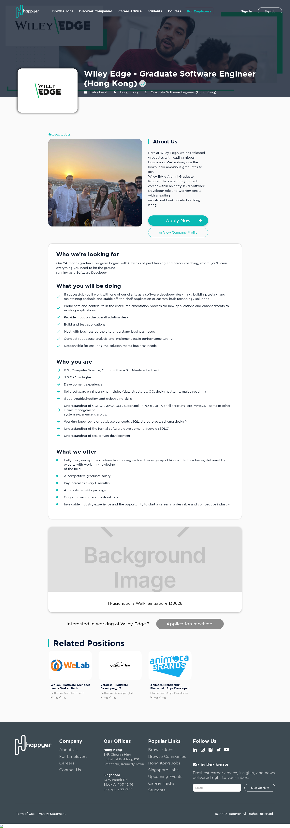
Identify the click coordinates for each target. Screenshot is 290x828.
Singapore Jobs (163, 770)
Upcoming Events (165, 776)
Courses (174, 11)
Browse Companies (167, 756)
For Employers (199, 11)
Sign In (246, 11)
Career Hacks (161, 783)
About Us (68, 750)
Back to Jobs (61, 134)
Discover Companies (95, 11)
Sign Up (270, 11)
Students (155, 11)
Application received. (190, 623)
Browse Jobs (62, 11)
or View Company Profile (178, 232)
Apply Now (178, 220)
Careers (66, 763)
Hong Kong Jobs (164, 763)
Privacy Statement (52, 813)
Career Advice (130, 11)
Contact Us (70, 770)
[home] (27, 11)
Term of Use (25, 813)
